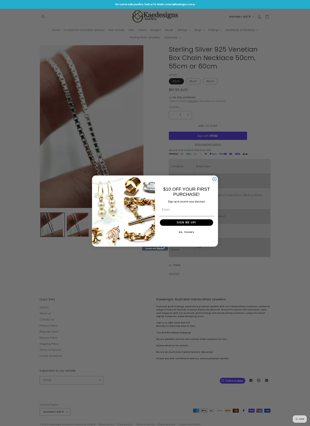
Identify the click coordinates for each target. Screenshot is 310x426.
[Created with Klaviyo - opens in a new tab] (155, 249)
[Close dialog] (214, 179)
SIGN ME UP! (186, 222)
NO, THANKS (186, 232)
